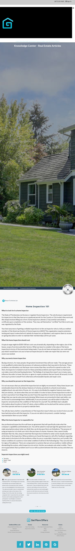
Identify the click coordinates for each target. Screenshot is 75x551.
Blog (45, 528)
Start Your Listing (30, 527)
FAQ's (45, 530)
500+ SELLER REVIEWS (37, 511)
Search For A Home (30, 528)
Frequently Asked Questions (28, 288)
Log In (60, 527)
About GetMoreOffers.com (15, 527)
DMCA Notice (60, 535)
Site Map (60, 532)
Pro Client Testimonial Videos (45, 527)
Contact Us (60, 528)
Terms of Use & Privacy (60, 530)
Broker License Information (15, 532)
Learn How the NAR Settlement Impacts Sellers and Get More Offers (37, 41)
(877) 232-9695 (59, 1)
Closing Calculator (45, 532)
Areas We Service (14, 530)
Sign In (69, 1)
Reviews (15, 528)
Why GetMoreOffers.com (10, 288)
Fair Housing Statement (60, 534)
